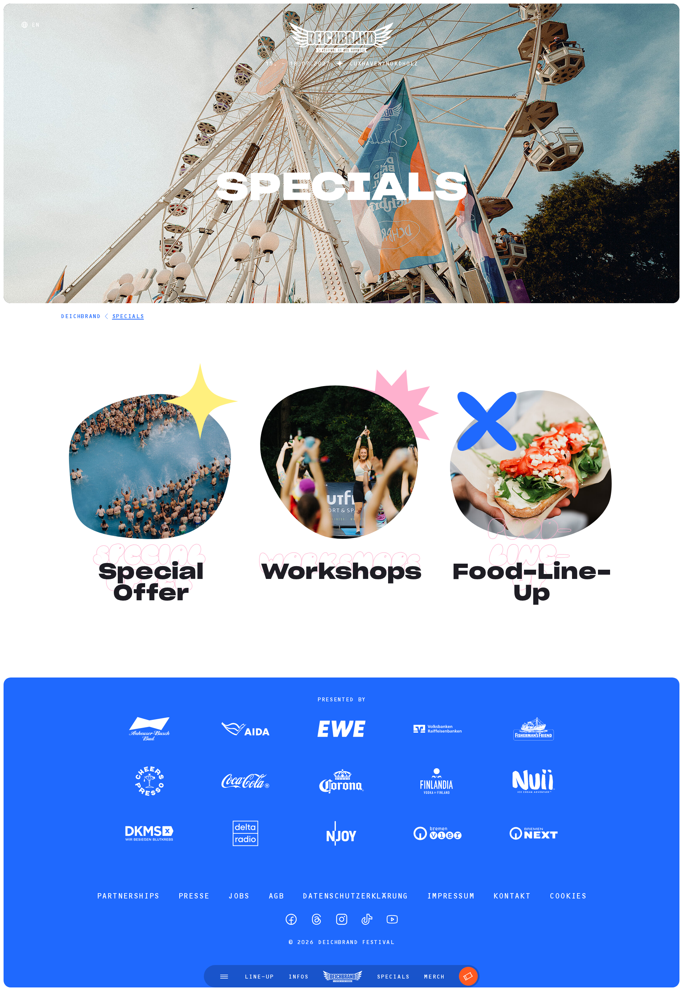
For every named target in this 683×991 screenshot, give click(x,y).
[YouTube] (392, 919)
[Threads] (316, 919)
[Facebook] (291, 919)
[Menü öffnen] (224, 976)
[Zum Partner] (149, 729)
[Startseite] (341, 56)
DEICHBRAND (80, 315)
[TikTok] (366, 919)
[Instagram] (341, 919)
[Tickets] (468, 976)
